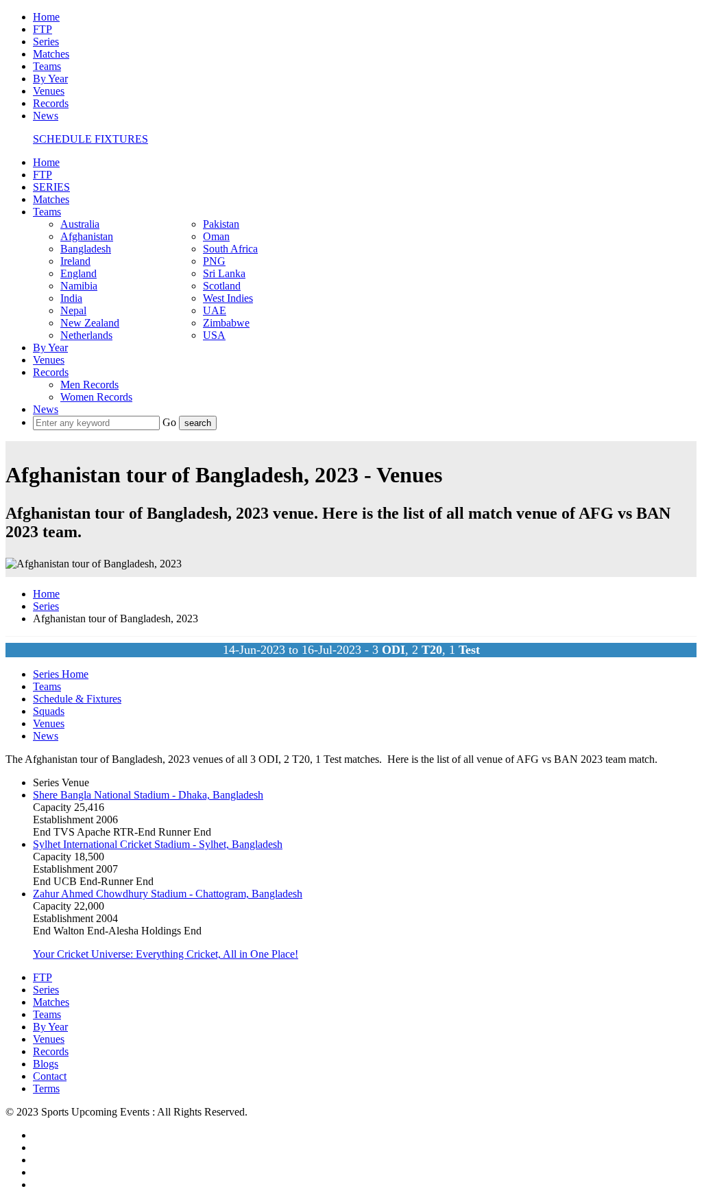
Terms (46, 1088)
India (71, 298)
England (78, 273)
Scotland (222, 286)
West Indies (228, 298)
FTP (42, 29)
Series (46, 41)
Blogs (45, 1064)
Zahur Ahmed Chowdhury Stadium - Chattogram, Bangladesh (167, 893)
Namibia (78, 286)
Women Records (96, 397)
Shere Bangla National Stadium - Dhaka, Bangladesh (148, 795)
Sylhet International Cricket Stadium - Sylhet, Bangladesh (157, 844)
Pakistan (221, 224)
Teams (47, 66)
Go (170, 422)
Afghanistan (86, 236)
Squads (48, 711)
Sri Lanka (224, 273)
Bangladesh (85, 249)
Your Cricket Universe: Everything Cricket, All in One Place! (165, 954)
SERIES (51, 187)
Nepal (73, 310)
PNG (214, 261)
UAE (214, 310)
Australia (79, 224)
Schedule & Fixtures (77, 699)
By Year (50, 78)
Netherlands (86, 335)
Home (46, 17)
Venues (48, 91)
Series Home (60, 674)
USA (214, 335)
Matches (51, 54)
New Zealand (89, 323)
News (45, 115)
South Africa (230, 249)
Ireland (75, 261)
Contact (49, 1076)
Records (51, 103)
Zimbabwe (226, 323)
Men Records (89, 384)
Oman (216, 236)
